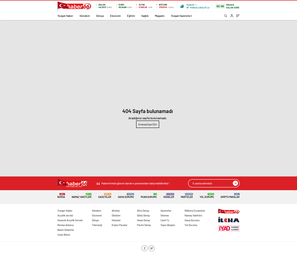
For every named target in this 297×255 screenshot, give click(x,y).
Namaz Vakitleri (81, 195)
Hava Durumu (126, 195)
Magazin (159, 15)
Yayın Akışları (168, 225)
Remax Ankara (65, 225)
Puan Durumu (149, 195)
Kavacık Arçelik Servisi (69, 220)
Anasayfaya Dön (147, 124)
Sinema (165, 215)
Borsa (61, 195)
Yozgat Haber (65, 15)
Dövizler (116, 215)
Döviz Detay (143, 215)
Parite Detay (144, 225)
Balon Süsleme (65, 229)
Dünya (100, 15)
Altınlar (116, 210)
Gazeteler (104, 195)
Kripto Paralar (230, 195)
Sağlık (144, 15)
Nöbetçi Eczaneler (195, 210)
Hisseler (168, 195)
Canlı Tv (165, 220)
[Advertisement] (148, 46)
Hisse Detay (143, 220)
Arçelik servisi (65, 215)
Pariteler (187, 195)
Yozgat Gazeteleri (181, 15)
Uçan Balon (63, 234)
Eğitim (131, 15)
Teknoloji (97, 225)
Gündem (85, 15)
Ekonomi (115, 15)
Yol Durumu (207, 195)
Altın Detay (143, 210)
